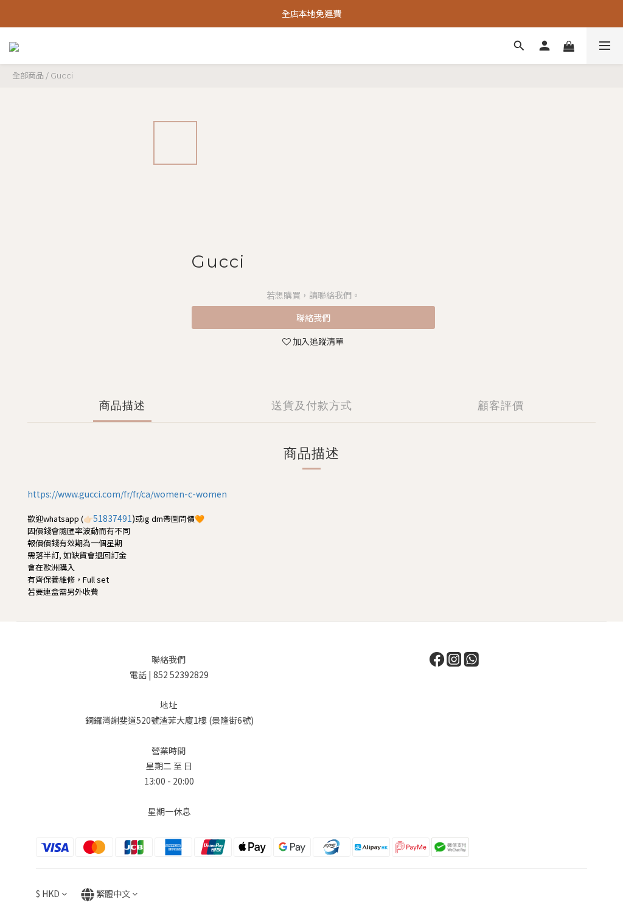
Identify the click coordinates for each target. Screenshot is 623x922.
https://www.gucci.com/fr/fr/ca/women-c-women (127, 494)
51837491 (112, 518)
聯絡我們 (313, 317)
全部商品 (28, 75)
